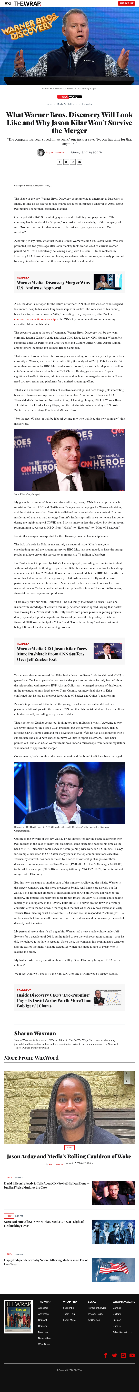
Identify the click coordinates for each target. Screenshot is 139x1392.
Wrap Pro (70, 1301)
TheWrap (44, 1301)
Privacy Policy (95, 1313)
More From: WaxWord (31, 1057)
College (117, 1313)
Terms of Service (97, 1307)
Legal (92, 1301)
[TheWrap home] (27, 4)
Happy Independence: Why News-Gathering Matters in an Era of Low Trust (46, 1262)
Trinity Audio (32, 186)
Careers (42, 1326)
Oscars (117, 1326)
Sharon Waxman (55, 152)
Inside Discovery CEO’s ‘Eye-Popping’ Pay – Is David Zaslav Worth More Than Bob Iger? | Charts (54, 1000)
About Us (43, 1307)
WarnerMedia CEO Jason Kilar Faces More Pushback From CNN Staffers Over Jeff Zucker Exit (52, 654)
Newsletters (44, 1338)
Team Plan (69, 1313)
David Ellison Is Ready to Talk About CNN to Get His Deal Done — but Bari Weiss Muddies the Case (47, 1185)
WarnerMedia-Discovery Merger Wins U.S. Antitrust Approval (53, 285)
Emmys (117, 1319)
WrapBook (44, 1344)
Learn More (69, 1319)
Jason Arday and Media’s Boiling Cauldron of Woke (69, 1156)
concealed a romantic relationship (35, 319)
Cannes (117, 1307)
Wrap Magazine (124, 1301)
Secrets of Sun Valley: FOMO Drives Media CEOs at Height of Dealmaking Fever (44, 1224)
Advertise (43, 1313)
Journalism (87, 104)
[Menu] (8, 4)
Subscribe (127, 3)
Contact (42, 1319)
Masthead (43, 1332)
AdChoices (94, 1319)
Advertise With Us (122, 1332)
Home (49, 104)
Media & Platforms (67, 104)
